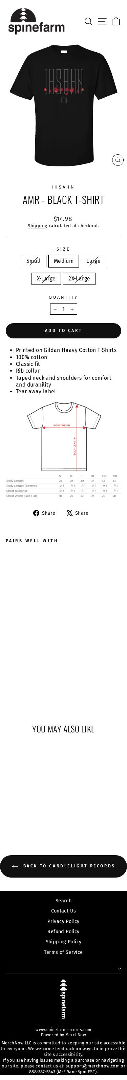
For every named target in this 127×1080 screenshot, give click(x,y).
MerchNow (75, 1035)
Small (33, 261)
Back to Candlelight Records (68, 866)
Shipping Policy (64, 942)
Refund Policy (63, 931)
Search (63, 901)
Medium (63, 261)
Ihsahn (63, 187)
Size (63, 249)
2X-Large (79, 278)
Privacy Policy (63, 921)
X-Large (46, 278)
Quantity (63, 297)
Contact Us (63, 911)
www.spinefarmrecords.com (63, 1029)
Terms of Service (63, 952)
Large (93, 261)
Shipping (37, 226)
